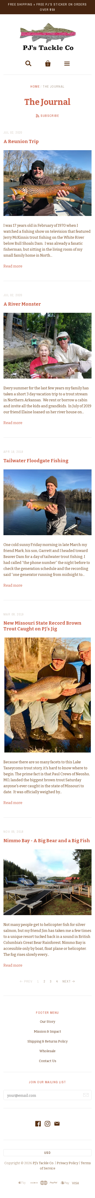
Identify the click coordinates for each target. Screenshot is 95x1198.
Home (35, 86)
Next (66, 981)
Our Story (47, 1022)
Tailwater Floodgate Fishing (35, 460)
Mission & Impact (47, 1032)
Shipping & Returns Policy (47, 1041)
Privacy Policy (67, 1163)
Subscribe (50, 116)
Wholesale (47, 1051)
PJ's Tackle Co (43, 1163)
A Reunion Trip (21, 141)
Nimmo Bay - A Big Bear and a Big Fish (46, 840)
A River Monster (22, 304)
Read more (12, 266)
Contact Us (47, 1061)
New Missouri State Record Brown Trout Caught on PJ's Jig (42, 626)
